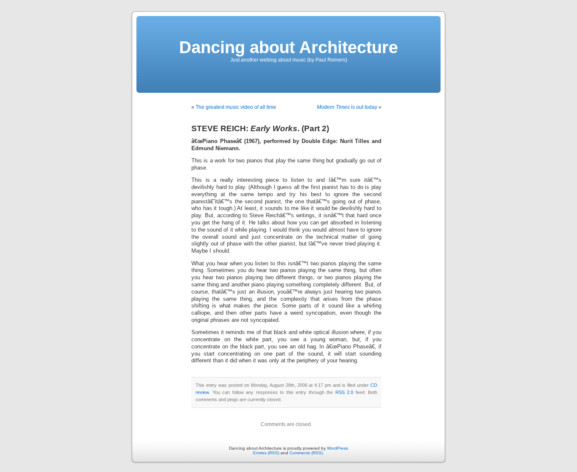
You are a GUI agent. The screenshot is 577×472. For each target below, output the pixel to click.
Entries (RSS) (266, 452)
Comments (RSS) (306, 452)
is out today (347, 107)
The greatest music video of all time (236, 107)
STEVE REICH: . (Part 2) (260, 128)
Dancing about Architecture (288, 47)
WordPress (337, 448)
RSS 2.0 (344, 392)
